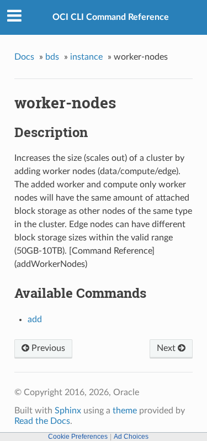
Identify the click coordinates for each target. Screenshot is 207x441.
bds (52, 57)
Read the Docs (42, 421)
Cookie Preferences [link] (78, 436)
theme (125, 410)
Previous (47, 348)
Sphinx (68, 410)
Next (167, 348)
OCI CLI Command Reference (110, 17)
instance (86, 57)
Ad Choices (131, 436)
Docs (24, 57)
